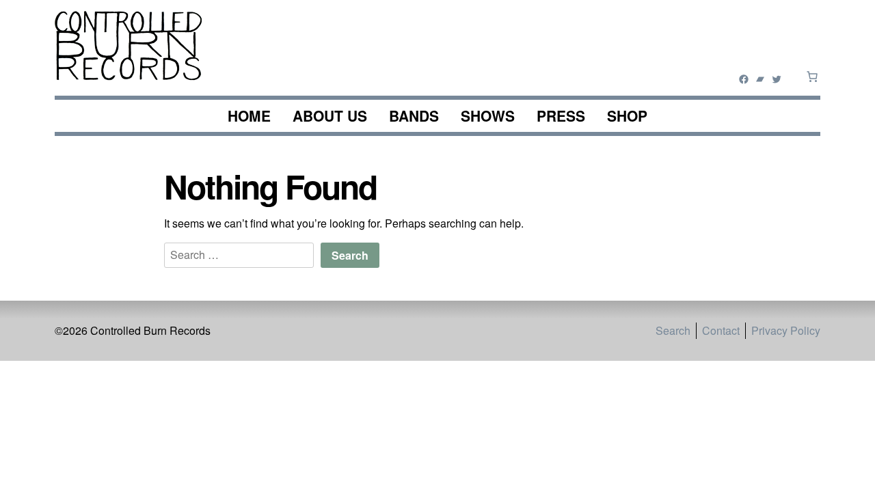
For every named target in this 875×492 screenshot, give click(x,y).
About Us (330, 115)
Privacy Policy (785, 330)
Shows (488, 115)
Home (249, 115)
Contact (721, 330)
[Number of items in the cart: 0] (812, 76)
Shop (627, 115)
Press (561, 115)
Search (673, 330)
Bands (414, 115)
